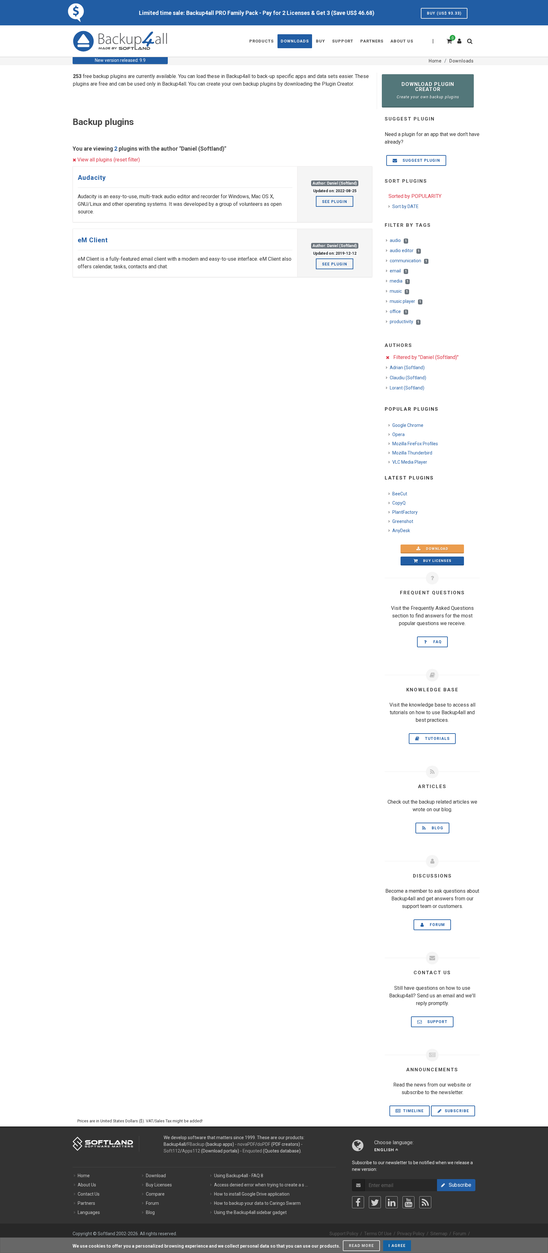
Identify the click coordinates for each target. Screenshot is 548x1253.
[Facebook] (358, 1202)
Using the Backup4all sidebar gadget (250, 1212)
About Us (87, 1184)
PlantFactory (405, 512)
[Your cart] (449, 40)
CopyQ (399, 503)
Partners (86, 1203)
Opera (398, 434)
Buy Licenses (159, 1184)
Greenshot (402, 521)
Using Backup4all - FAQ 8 (238, 1175)
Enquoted (252, 1150)
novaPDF (246, 1144)
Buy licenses (435, 561)
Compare (155, 1194)
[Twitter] (375, 1202)
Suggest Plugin (419, 160)
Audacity (92, 177)
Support (435, 1022)
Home (84, 1175)
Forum (435, 925)
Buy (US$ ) (444, 13)
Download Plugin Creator (428, 90)
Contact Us (89, 1194)
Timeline (413, 1111)
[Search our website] (471, 43)
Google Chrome (407, 425)
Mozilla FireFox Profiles (415, 443)
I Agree (397, 1245)
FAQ (435, 642)
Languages (89, 1212)
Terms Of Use (378, 1233)
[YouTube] (408, 1202)
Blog (435, 828)
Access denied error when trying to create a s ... (261, 1184)
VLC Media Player (409, 462)
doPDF (263, 1144)
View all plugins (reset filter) (108, 160)
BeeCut (399, 493)
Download (435, 549)
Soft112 (172, 1150)
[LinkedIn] (392, 1202)
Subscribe (456, 1111)
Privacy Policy (411, 1233)
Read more (361, 1245)
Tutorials (435, 738)
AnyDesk (401, 530)
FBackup (196, 1144)
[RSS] (425, 1202)
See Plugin (334, 201)
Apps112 (191, 1150)
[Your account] (459, 38)
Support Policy (343, 1233)
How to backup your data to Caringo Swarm (257, 1203)
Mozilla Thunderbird (412, 452)
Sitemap (438, 1233)
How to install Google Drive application (252, 1194)
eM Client (93, 240)
